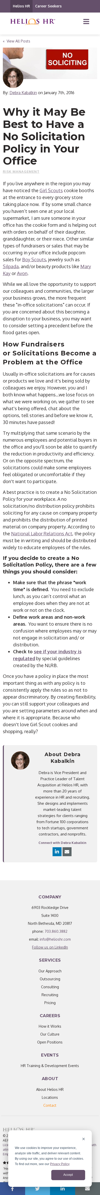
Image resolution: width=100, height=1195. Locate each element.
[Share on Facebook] (12, 1188)
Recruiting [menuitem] (50, 995)
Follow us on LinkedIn (50, 947)
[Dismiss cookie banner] (83, 1139)
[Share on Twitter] (37, 1188)
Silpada (11, 266)
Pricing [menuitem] (50, 1003)
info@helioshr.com (55, 939)
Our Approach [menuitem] (50, 971)
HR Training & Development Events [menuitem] (50, 1065)
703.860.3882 (56, 931)
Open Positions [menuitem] (50, 1042)
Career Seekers (48, 6)
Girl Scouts (51, 190)
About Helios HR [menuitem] (50, 1089)
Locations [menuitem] (50, 1097)
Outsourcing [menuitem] (50, 979)
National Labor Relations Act (41, 533)
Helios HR (21, 6)
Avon (22, 273)
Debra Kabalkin (23, 92)
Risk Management (21, 171)
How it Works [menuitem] (50, 1026)
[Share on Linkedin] (62, 1188)
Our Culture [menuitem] (49, 1034)
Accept (68, 1175)
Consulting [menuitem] (50, 987)
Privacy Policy (59, 1164)
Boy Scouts (34, 259)
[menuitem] (49, 1105)
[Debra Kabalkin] (13, 78)
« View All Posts (16, 41)
